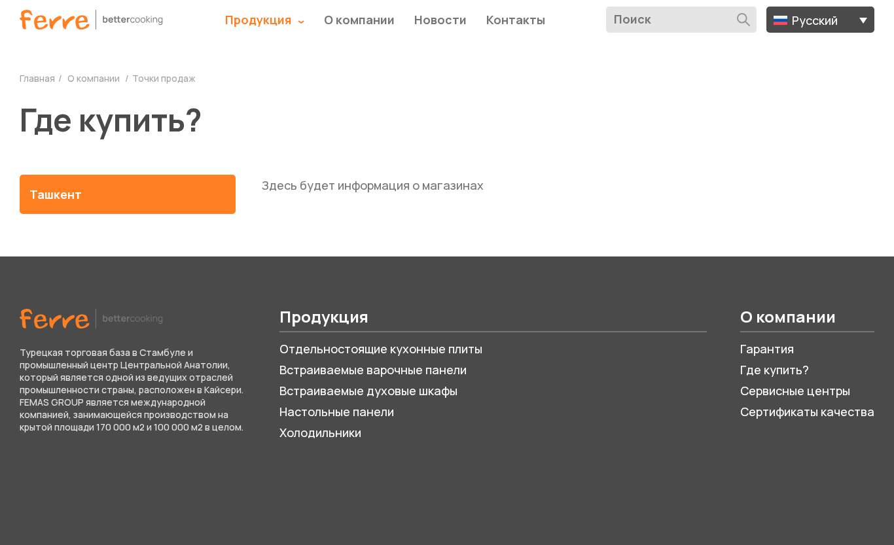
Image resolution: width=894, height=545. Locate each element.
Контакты (515, 19)
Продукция (260, 19)
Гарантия (767, 349)
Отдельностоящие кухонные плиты (380, 349)
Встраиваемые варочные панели (373, 370)
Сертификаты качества (807, 411)
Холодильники (320, 432)
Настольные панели (336, 411)
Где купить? (774, 370)
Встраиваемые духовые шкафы (368, 390)
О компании (359, 19)
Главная (37, 78)
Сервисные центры (795, 390)
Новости (440, 19)
